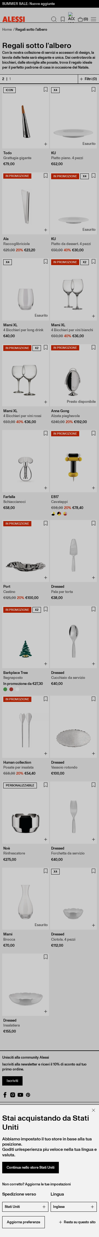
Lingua (57, 1194)
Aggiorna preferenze (23, 1222)
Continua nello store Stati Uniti (30, 1167)
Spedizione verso (19, 1194)
